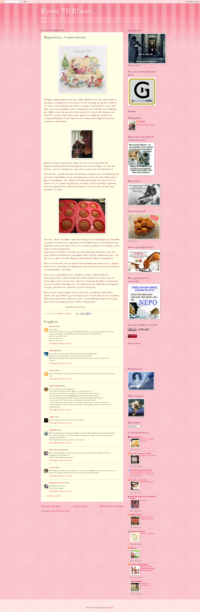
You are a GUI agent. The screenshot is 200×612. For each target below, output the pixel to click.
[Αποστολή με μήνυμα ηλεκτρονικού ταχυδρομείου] (81, 314)
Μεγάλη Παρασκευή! (147, 482)
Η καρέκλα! (144, 500)
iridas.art (133, 548)
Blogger (110, 607)
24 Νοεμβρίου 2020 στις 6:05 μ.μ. (60, 443)
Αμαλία (52, 326)
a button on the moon (137, 531)
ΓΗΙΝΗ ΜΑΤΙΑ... (136, 515)
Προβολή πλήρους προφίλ (146, 125)
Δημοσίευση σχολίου (54, 496)
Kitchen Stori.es (135, 437)
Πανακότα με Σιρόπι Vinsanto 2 (147, 440)
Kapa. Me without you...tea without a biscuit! (143, 497)
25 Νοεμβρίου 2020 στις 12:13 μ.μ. (60, 476)
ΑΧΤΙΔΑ (142, 122)
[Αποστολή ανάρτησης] (76, 313)
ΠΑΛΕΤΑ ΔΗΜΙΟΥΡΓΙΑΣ (139, 564)
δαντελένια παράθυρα (148, 455)
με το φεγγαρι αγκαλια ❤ (140, 453)
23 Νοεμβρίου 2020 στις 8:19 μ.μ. (60, 343)
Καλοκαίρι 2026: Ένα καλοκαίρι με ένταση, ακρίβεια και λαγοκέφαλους (142, 473)
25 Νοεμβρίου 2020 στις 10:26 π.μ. (60, 460)
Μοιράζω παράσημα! (147, 533)
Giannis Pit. (53, 430)
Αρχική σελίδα (80, 506)
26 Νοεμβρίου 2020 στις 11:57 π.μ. (60, 491)
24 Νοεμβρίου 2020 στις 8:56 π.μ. (60, 410)
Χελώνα (52, 370)
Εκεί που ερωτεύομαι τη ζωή (141, 470)
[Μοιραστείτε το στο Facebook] (87, 314)
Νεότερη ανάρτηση (50, 506)
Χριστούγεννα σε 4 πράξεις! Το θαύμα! (146, 518)
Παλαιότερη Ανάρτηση (111, 506)
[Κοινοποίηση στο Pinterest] (90, 314)
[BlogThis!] (83, 314)
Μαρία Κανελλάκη (56, 450)
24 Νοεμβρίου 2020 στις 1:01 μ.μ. (60, 423)
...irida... (52, 417)
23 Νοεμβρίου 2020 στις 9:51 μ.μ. (60, 363)
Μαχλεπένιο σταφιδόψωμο (145, 584)
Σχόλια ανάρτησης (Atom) (59, 511)
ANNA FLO (53, 350)
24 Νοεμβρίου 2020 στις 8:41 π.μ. (60, 379)
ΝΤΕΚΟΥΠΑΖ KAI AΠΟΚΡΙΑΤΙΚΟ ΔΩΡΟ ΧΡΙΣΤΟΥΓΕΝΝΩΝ (147, 568)
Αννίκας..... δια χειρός (138, 480)
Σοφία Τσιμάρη (55, 386)
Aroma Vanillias (135, 581)
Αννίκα (52, 467)
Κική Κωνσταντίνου (57, 483)
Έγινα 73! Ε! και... (68, 10)
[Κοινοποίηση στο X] (85, 314)
